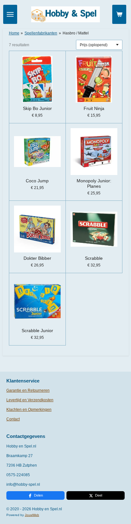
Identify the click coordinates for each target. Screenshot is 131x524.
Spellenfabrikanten (40, 33)
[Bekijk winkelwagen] (119, 14)
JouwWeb (32, 515)
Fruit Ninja (94, 108)
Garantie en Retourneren (28, 390)
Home (14, 33)
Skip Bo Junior (37, 108)
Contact (13, 419)
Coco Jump (37, 180)
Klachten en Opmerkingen (29, 409)
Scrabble (94, 258)
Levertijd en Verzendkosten (29, 400)
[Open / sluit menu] (10, 14)
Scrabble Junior (37, 330)
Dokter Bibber (37, 258)
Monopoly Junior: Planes (94, 183)
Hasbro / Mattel (76, 33)
